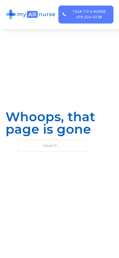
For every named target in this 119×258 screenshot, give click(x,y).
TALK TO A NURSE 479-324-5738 (89, 14)
